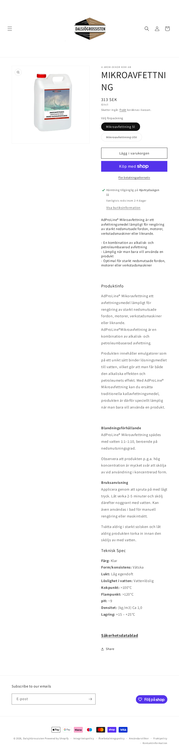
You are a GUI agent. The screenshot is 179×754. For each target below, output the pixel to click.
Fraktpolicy (160, 738)
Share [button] (110, 649)
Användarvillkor (139, 738)
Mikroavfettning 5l (120, 127)
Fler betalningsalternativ (134, 177)
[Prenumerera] (90, 699)
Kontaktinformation (155, 743)
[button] (10, 29)
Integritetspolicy (83, 738)
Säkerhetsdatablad (119, 635)
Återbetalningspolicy (111, 738)
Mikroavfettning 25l (124, 138)
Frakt (123, 110)
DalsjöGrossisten (33, 738)
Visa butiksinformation (123, 208)
